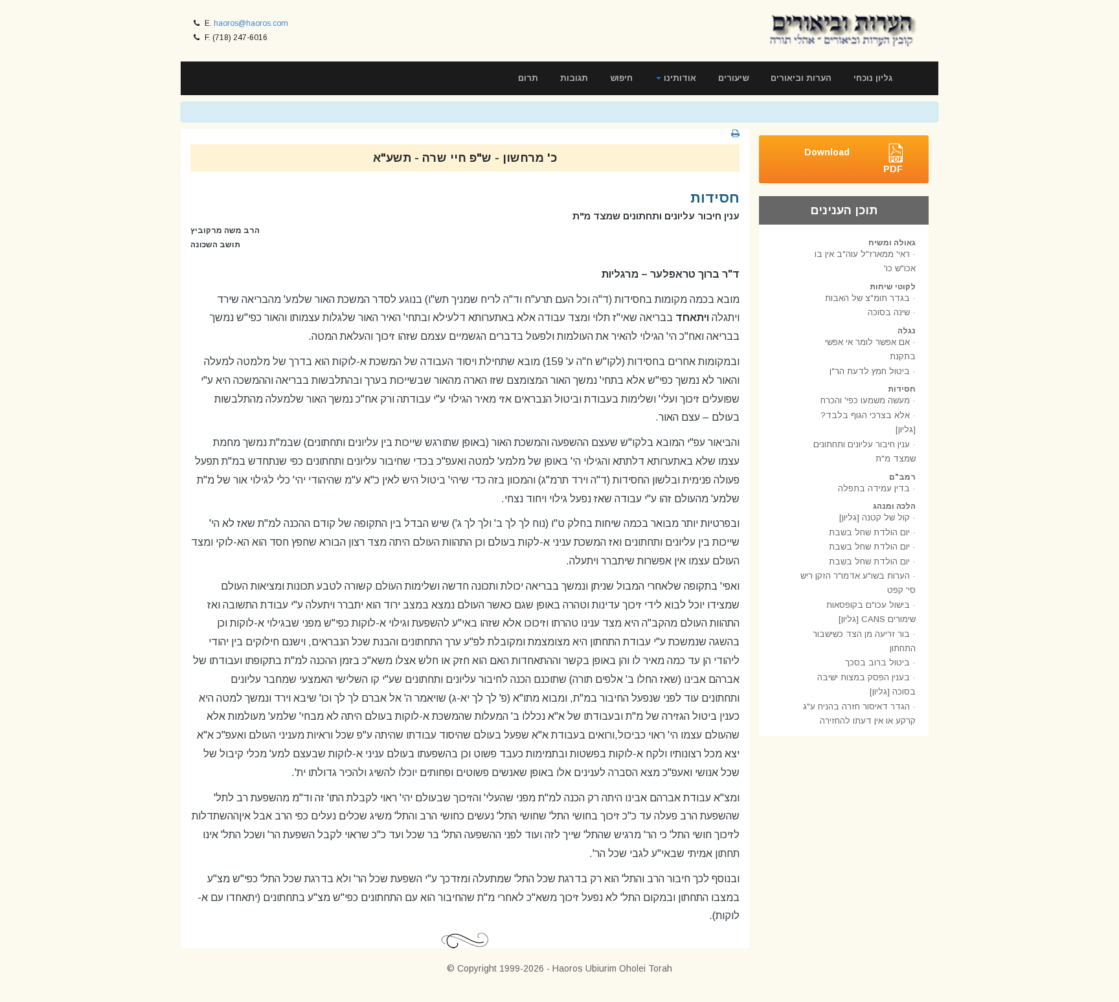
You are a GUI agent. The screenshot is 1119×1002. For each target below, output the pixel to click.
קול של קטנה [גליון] (874, 517)
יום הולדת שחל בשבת (869, 532)
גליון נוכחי (872, 78)
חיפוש (621, 78)
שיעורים (733, 78)
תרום (528, 78)
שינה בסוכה (889, 312)
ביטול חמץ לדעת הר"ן (870, 371)
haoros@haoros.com (251, 23)
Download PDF (853, 160)
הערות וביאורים (801, 78)
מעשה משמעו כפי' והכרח (865, 400)
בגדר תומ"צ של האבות (867, 298)
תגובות (574, 78)
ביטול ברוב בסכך (877, 662)
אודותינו (678, 78)
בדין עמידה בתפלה (874, 488)
